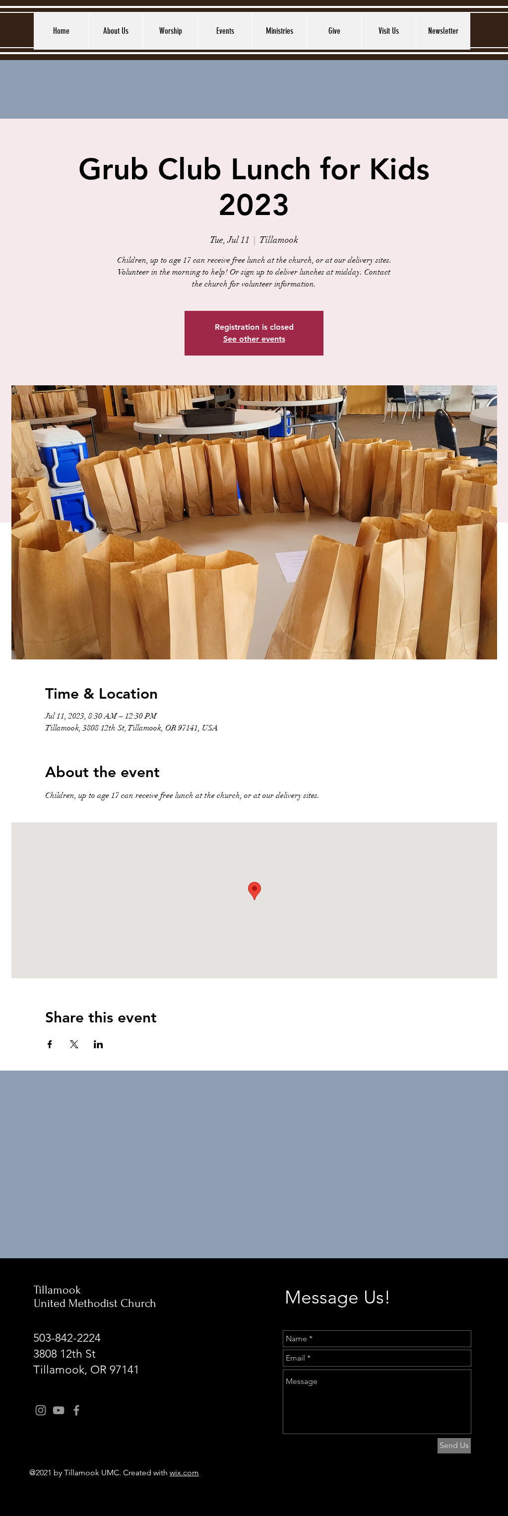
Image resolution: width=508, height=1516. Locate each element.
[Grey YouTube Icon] (58, 1410)
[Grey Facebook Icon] (76, 1410)
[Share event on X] (74, 1044)
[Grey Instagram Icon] (41, 1410)
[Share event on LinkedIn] (98, 1044)
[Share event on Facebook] (50, 1044)
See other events (254, 339)
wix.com (184, 1472)
